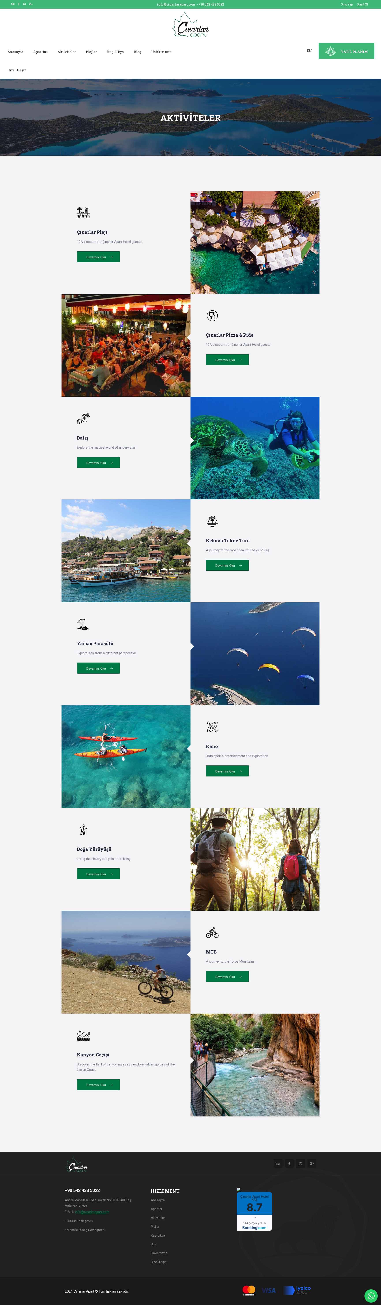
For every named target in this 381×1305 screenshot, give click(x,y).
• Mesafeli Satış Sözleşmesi (85, 1230)
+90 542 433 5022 (211, 4)
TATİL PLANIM (354, 51)
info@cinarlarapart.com (176, 4)
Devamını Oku (96, 257)
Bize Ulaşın (17, 70)
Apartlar (40, 51)
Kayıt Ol (362, 4)
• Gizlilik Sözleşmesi (79, 1221)
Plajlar (91, 51)
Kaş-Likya (115, 51)
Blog (137, 51)
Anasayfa (15, 51)
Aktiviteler (67, 51)
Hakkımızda (161, 51)
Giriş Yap (347, 4)
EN (309, 50)
